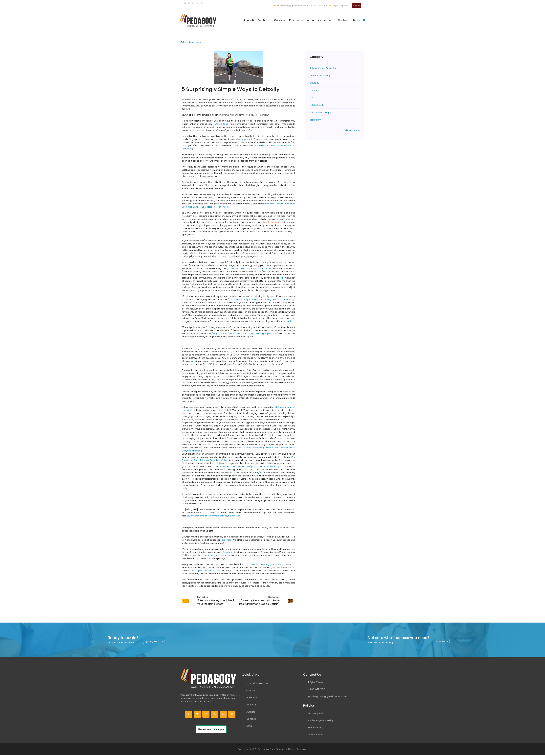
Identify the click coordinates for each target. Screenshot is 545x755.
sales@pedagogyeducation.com (292, 5)
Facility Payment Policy (320, 720)
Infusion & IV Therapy (320, 112)
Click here (228, 552)
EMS (312, 97)
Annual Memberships (218, 555)
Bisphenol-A (248, 139)
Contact (343, 20)
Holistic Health (317, 105)
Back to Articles (192, 42)
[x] (209, 351)
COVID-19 (314, 82)
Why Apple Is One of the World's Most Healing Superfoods (245, 333)
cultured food (220, 123)
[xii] (192, 360)
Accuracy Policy (317, 713)
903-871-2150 (320, 5)
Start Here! (442, 641)
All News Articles (352, 130)
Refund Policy (315, 734)
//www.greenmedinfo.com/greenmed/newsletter (213, 515)
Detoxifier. (288, 321)
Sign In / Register (153, 641)
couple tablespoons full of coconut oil (251, 268)
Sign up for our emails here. (206, 570)
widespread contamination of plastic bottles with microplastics (252, 466)
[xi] (227, 357)
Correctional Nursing (320, 75)
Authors (328, 20)
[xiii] (279, 364)
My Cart (356, 5)
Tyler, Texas (316, 682)
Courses (279, 20)
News (356, 20)
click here (226, 539)
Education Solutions (257, 20)
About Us (313, 20)
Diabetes (314, 90)
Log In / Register (340, 5)
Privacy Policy (315, 727)
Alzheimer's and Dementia (323, 68)
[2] (260, 472)
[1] (283, 277)
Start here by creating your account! (264, 564)
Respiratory (315, 119)
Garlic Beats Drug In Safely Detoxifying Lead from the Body (261, 299)
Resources (296, 20)
